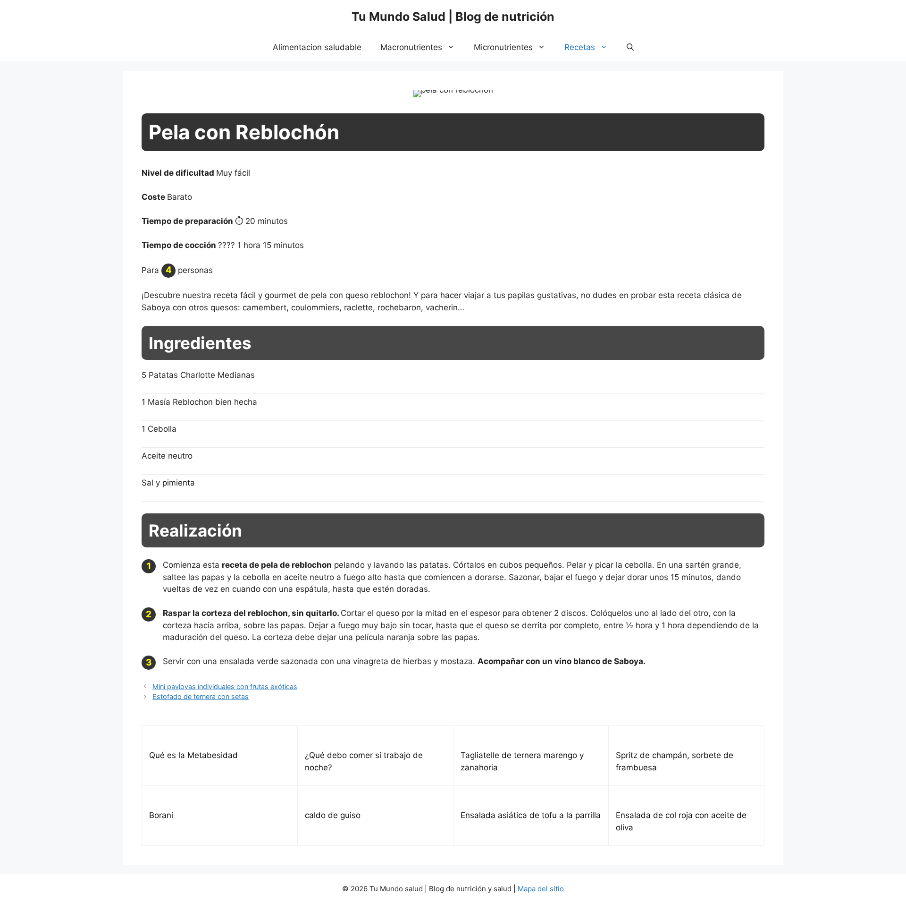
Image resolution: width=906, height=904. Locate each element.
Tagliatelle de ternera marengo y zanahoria (522, 761)
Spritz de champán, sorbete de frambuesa (674, 761)
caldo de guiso (333, 815)
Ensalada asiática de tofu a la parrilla (531, 815)
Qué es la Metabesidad (193, 755)
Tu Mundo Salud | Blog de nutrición (453, 16)
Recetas (579, 47)
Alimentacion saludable (317, 47)
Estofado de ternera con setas (200, 696)
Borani (161, 815)
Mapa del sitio (541, 888)
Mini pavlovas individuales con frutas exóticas (224, 686)
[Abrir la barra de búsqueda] (630, 47)
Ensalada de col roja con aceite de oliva (681, 821)
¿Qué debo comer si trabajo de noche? (364, 761)
